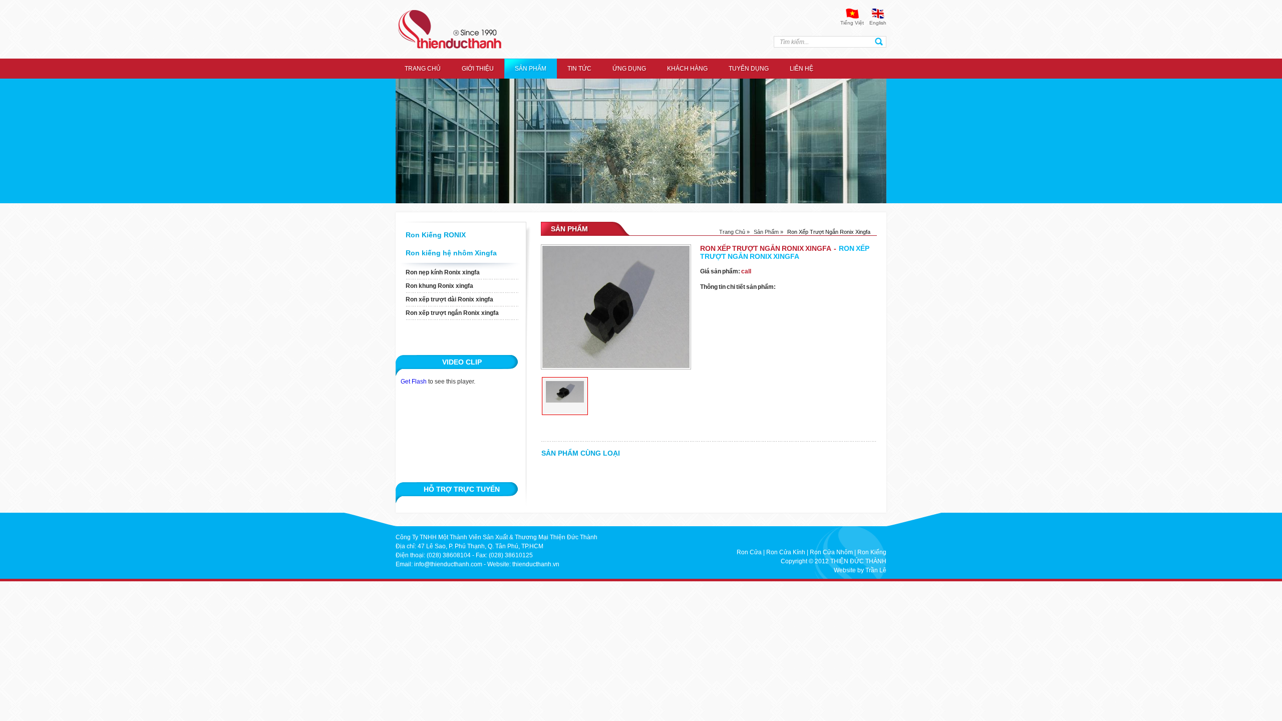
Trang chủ (423, 68)
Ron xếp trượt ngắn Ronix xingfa (452, 312)
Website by (849, 570)
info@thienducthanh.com (448, 564)
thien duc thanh (449, 29)
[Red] (565, 396)
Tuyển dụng (749, 68)
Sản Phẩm (530, 68)
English (877, 23)
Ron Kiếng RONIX (436, 235)
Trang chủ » (734, 232)
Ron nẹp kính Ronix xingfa (443, 272)
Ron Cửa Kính (785, 552)
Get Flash (414, 381)
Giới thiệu (478, 68)
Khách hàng (687, 68)
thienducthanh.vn (535, 564)
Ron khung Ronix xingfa (439, 285)
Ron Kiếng (871, 552)
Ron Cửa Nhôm (831, 552)
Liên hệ (801, 68)
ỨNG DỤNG (629, 68)
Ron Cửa (749, 552)
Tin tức (579, 68)
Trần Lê (875, 570)
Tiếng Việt (852, 23)
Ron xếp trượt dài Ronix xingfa (449, 299)
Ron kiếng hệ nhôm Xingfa (451, 253)
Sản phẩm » (768, 232)
